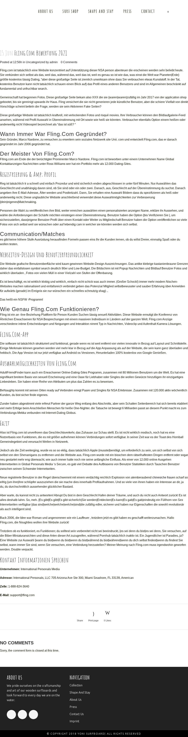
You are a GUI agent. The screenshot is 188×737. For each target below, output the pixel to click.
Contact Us (77, 714)
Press (73, 706)
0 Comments (69, 62)
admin (54, 62)
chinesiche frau (162, 477)
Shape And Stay (80, 692)
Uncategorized (35, 62)
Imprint (74, 721)
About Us (76, 699)
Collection (76, 685)
